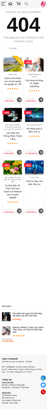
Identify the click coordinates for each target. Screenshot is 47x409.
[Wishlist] (11, 4)
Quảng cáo (12, 74)
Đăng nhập (21, 385)
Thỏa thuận (24, 387)
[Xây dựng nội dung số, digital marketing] (34, 64)
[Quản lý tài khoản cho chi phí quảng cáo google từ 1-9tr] (12, 64)
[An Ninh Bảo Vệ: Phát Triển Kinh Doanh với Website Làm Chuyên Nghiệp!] (12, 167)
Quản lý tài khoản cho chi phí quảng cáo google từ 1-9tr (13, 81)
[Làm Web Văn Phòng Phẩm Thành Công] (12, 115)
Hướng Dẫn (6, 387)
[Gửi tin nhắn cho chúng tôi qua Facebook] (43, 385)
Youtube (29, 362)
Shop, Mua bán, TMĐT (34, 125)
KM (30, 372)
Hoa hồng (15, 387)
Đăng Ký (12, 385)
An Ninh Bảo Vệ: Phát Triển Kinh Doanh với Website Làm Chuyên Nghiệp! (13, 191)
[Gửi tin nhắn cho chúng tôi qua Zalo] (43, 377)
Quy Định (5, 403)
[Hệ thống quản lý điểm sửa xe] (34, 115)
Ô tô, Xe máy (34, 177)
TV (7, 372)
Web (12, 372)
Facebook (20, 362)
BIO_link (5, 385)
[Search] (27, 4)
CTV (26, 372)
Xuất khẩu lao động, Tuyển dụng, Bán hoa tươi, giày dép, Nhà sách (13, 127)
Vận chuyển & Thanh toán (11, 400)
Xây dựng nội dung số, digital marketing (34, 83)
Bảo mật (5, 398)
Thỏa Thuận (13, 403)
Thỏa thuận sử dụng (9, 395)
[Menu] (3, 4)
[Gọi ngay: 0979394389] (43, 391)
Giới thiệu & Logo (8, 362)
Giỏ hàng (19, 99)
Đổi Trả (11, 398)
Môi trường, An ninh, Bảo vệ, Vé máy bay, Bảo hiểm (12, 180)
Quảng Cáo (19, 372)
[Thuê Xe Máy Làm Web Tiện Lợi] (34, 167)
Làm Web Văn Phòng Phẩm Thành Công (13, 136)
